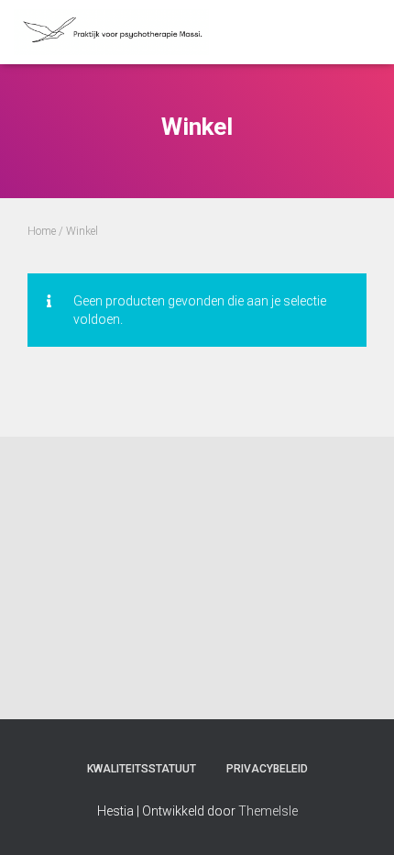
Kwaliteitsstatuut (141, 768)
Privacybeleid (267, 768)
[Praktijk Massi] (118, 32)
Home (41, 231)
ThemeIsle (268, 811)
